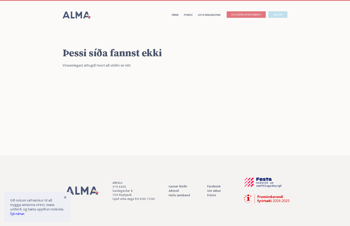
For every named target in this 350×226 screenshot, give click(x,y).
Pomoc (188, 15)
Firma (175, 15)
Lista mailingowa (209, 15)
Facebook (214, 186)
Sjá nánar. (17, 213)
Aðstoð (174, 191)
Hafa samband (179, 195)
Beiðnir (278, 14)
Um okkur (214, 191)
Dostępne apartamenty (246, 14)
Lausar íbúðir (178, 186)
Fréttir (211, 195)
